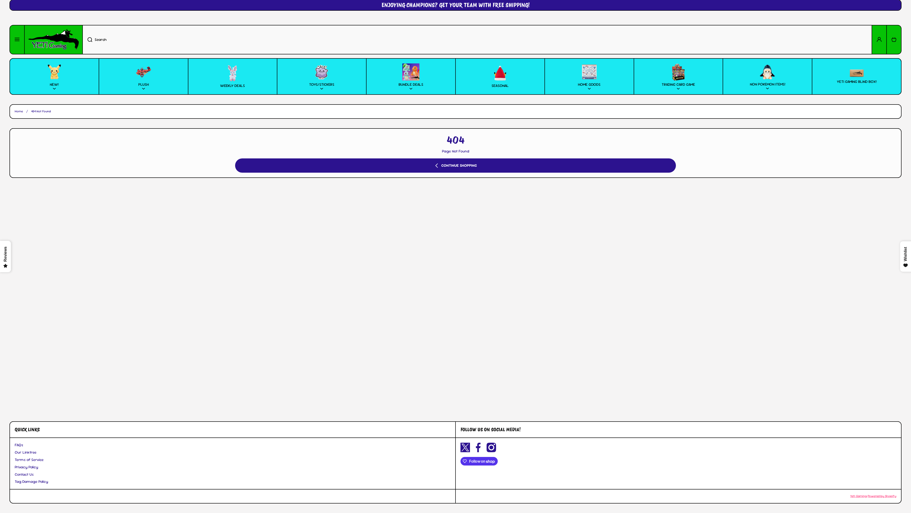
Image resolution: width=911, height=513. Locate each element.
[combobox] (477, 39)
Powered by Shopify (882, 496)
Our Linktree (26, 452)
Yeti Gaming (858, 496)
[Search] (87, 39)
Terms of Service (29, 459)
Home (19, 111)
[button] (894, 39)
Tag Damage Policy (31, 481)
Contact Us (24, 474)
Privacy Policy (26, 467)
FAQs (19, 444)
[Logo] (53, 39)
